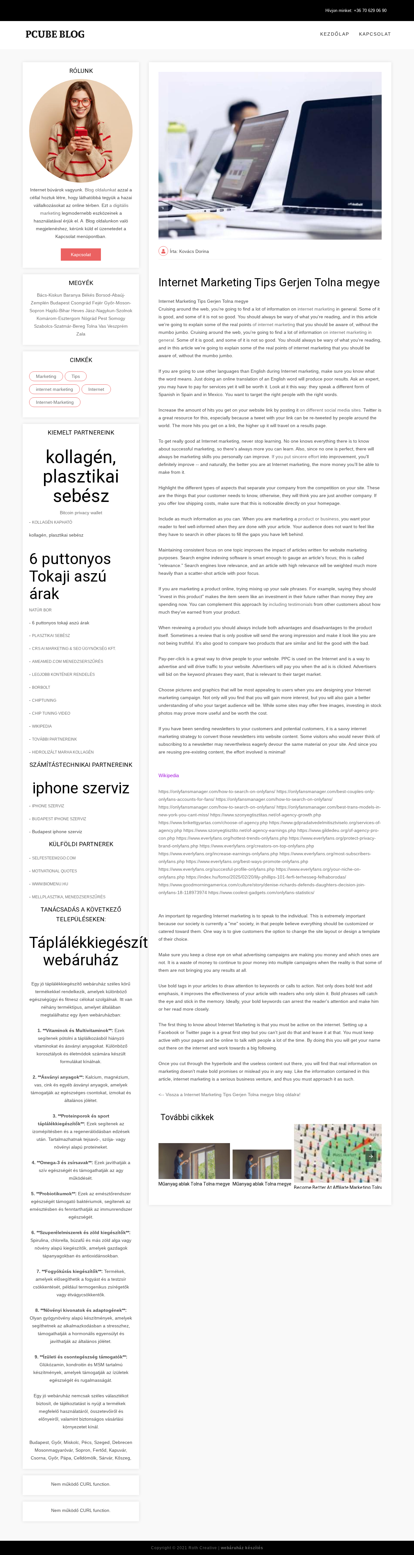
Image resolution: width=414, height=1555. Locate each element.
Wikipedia (42, 726)
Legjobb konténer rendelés (63, 674)
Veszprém (117, 326)
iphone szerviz (48, 806)
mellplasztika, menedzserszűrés (68, 897)
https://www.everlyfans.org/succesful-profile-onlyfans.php (217, 869)
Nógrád (90, 318)
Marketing (46, 376)
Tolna (92, 326)
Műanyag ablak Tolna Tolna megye (194, 1183)
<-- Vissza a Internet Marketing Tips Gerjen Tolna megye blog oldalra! (229, 1094)
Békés (89, 295)
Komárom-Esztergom (59, 318)
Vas (103, 326)
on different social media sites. (331, 410)
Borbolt (41, 687)
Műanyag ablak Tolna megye (262, 1183)
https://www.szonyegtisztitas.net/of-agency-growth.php (265, 814)
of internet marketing (274, 324)
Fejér (98, 302)
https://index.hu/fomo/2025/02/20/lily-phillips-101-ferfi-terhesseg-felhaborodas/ (266, 877)
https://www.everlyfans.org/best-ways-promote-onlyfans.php (247, 861)
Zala (80, 333)
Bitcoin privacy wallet (81, 512)
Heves (78, 310)
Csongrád (81, 302)
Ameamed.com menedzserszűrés (67, 661)
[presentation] (370, 1156)
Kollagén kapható (52, 522)
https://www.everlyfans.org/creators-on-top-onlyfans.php (257, 845)
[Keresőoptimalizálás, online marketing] (55, 42)
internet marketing (54, 389)
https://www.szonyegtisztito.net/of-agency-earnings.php (240, 830)
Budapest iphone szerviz (59, 819)
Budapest (60, 302)
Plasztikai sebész (51, 635)
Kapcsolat (375, 34)
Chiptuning (44, 700)
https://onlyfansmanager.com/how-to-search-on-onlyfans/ (217, 791)
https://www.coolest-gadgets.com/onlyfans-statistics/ (261, 892)
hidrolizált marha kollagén (63, 752)
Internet (96, 389)
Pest (103, 318)
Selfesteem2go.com (54, 858)
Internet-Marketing (55, 402)
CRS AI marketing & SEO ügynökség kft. (74, 648)
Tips (75, 376)
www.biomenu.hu (50, 884)
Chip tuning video (51, 713)
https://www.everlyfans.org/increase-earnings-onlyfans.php (218, 853)
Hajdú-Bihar (58, 310)
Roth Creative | (226, 1548)
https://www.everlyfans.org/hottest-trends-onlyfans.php (232, 838)
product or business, (319, 518)
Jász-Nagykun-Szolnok (108, 310)
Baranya (72, 295)
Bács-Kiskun (50, 295)
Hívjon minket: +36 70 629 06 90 (356, 10)
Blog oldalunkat (100, 189)
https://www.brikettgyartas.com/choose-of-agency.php (213, 822)
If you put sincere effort (294, 456)
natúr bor (40, 610)
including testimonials (289, 604)
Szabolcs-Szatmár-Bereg (60, 326)
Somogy (116, 318)
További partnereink (54, 739)
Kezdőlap (334, 34)
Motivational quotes (54, 871)
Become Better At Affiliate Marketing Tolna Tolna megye (352, 1187)
